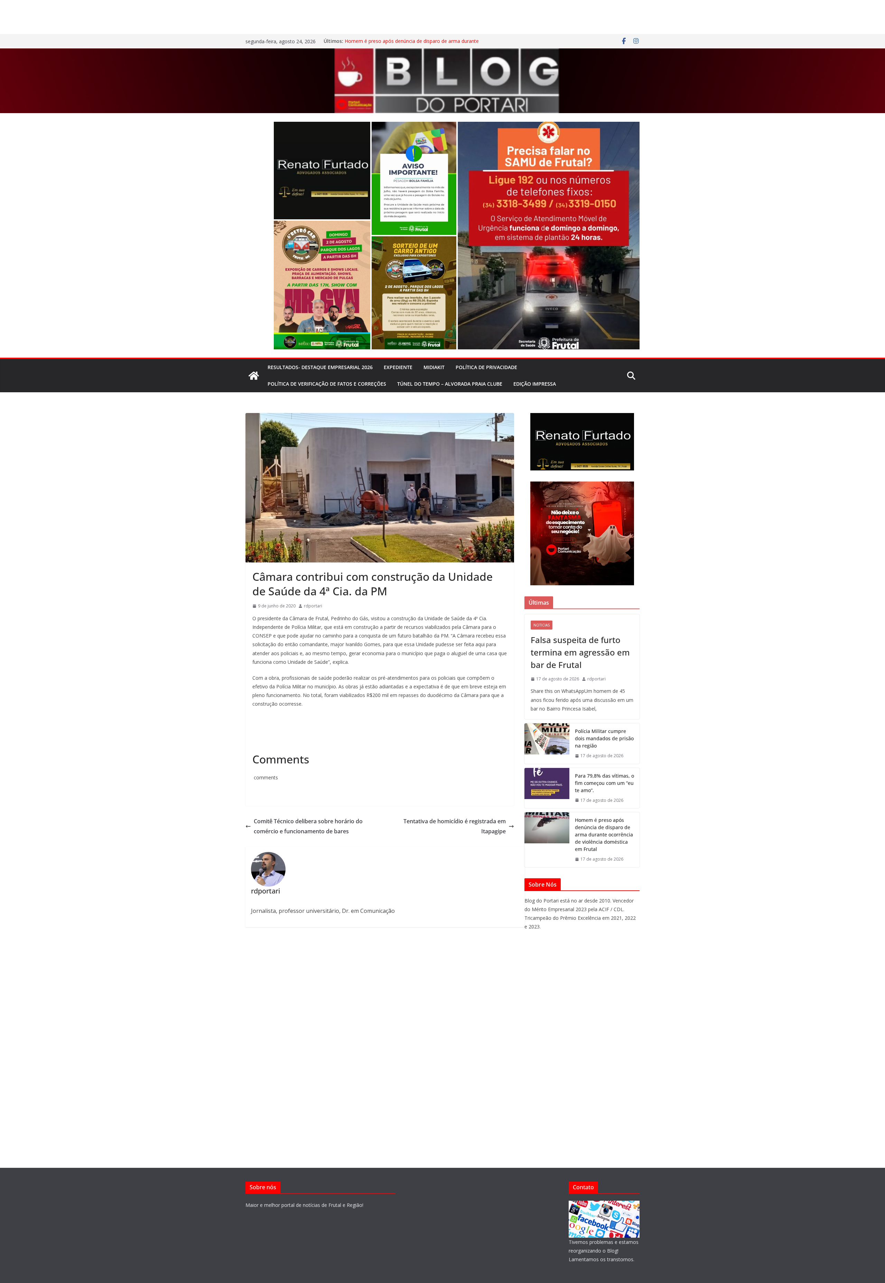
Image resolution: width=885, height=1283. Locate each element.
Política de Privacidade (486, 367)
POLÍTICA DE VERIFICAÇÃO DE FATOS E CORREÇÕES (327, 384)
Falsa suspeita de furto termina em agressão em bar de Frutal (580, 652)
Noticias (541, 625)
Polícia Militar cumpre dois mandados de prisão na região (604, 738)
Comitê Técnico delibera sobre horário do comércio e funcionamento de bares (308, 826)
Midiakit (434, 367)
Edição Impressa (534, 384)
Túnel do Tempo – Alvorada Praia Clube (449, 384)
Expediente (398, 367)
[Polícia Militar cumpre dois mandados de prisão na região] (546, 743)
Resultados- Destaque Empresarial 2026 (320, 367)
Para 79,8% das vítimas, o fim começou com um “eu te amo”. (604, 783)
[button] (322, 170)
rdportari (313, 606)
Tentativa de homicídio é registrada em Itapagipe (454, 826)
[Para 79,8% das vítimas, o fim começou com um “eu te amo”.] (546, 788)
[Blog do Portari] (253, 375)
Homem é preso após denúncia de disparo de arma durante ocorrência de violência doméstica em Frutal (412, 44)
